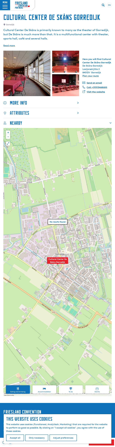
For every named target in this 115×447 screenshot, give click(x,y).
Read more (9, 45)
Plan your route (90, 75)
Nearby (16, 123)
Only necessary (37, 437)
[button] (57, 262)
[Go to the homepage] (22, 5)
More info (18, 103)
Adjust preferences (63, 437)
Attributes (19, 113)
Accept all (15, 437)
